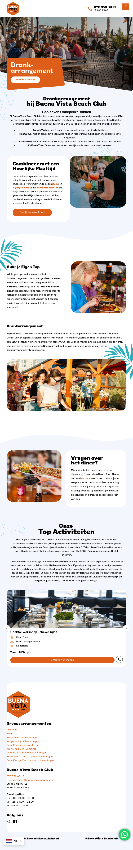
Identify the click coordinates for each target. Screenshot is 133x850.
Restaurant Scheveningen (22, 737)
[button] (66, 6)
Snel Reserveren (25, 79)
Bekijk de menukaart (32, 212)
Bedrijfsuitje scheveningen (23, 745)
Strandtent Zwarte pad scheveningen (30, 757)
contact (85, 478)
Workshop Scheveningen (22, 749)
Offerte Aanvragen (62, 660)
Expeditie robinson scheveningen (27, 753)
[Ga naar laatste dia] (6, 628)
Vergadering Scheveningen (23, 741)
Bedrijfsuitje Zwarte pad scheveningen (30, 760)
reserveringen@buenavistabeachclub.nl (31, 780)
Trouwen (12, 730)
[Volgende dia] (126, 628)
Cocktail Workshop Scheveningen (33, 632)
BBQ (9, 734)
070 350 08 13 (15, 776)
